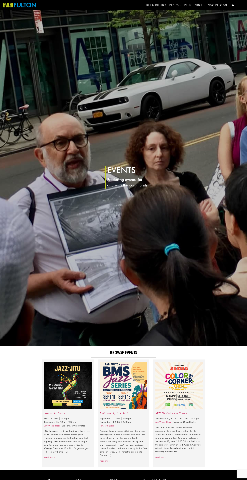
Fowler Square (107, 425)
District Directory (156, 5)
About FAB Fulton (217, 5)
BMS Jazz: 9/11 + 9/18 (114, 413)
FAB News (174, 5)
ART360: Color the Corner (171, 413)
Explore (198, 5)
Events (187, 5)
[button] (233, 5)
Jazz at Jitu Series (54, 413)
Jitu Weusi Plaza (52, 425)
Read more (49, 457)
